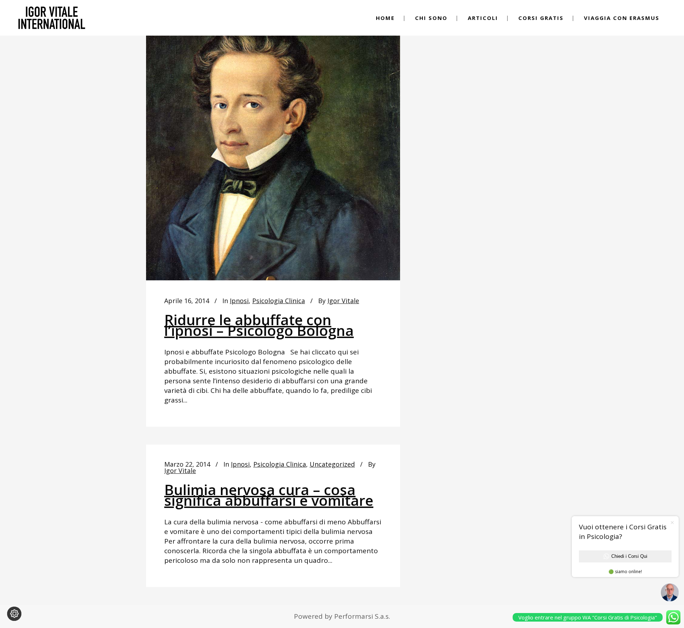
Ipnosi (239, 300)
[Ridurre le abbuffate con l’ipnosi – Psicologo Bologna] (273, 148)
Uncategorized (332, 464)
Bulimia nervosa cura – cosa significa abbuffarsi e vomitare (268, 495)
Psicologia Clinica (278, 300)
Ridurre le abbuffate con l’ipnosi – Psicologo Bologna (259, 325)
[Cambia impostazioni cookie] (14, 614)
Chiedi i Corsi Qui (629, 556)
